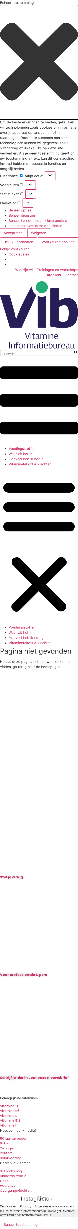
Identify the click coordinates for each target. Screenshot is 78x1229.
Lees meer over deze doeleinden (35, 226)
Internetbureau (31, 1215)
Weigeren (38, 233)
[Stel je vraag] (39, 867)
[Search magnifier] (75, 352)
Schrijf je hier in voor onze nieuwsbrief (34, 1077)
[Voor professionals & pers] (39, 965)
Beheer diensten (22, 215)
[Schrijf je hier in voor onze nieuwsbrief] (39, 1068)
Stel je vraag (11, 877)
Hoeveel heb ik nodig (26, 459)
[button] (39, 62)
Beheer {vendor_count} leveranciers (38, 220)
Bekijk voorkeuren (18, 242)
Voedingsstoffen (22, 448)
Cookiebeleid (19, 254)
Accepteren (13, 233)
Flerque (46, 1215)
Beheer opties (20, 210)
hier (8, 885)
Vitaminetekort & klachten (30, 464)
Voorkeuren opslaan (58, 242)
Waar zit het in (20, 454)
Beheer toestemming (20, 1224)
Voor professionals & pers (23, 974)
